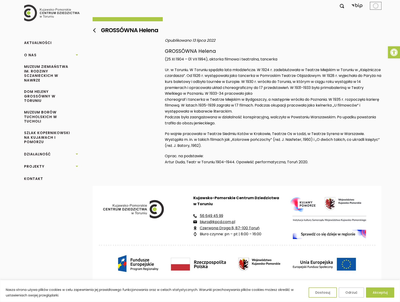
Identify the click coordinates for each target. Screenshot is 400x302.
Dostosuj (322, 292)
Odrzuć (351, 292)
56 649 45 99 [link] (211, 215)
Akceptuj (380, 292)
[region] (200, 291)
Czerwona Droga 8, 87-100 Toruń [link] (229, 228)
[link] (394, 52)
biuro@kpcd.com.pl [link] (217, 221)
